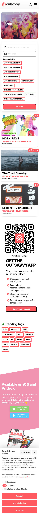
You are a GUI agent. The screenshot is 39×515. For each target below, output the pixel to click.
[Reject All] (34, 452)
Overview (27, 452)
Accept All (19, 510)
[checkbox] (8, 482)
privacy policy (24, 477)
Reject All (19, 496)
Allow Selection (19, 503)
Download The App (21, 309)
